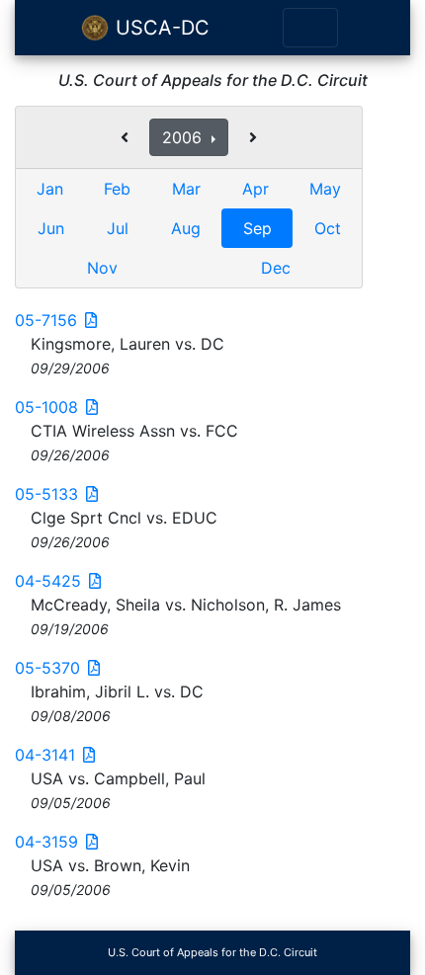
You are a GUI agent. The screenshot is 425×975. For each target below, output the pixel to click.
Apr (255, 189)
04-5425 (48, 581)
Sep (257, 228)
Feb (117, 189)
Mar (186, 189)
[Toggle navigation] (310, 27)
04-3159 (46, 842)
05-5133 (46, 494)
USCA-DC (160, 28)
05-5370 (47, 668)
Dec (276, 268)
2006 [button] (184, 137)
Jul (117, 228)
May (325, 189)
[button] (124, 137)
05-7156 (46, 320)
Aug (186, 228)
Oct (327, 228)
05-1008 (46, 407)
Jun (51, 228)
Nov (102, 268)
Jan (50, 189)
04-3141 (45, 755)
